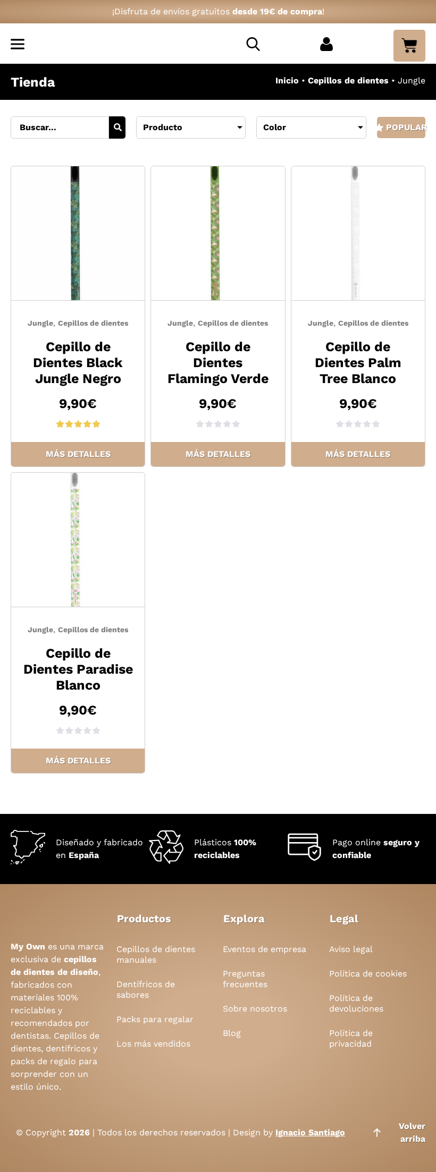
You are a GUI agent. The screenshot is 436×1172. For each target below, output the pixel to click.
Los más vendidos (153, 1044)
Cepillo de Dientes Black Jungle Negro (78, 362)
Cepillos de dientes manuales (155, 954)
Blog (232, 1033)
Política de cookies (368, 974)
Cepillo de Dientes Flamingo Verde (218, 362)
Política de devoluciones (356, 1003)
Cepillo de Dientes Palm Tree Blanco (358, 362)
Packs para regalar (155, 1019)
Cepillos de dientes (348, 80)
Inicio (287, 80)
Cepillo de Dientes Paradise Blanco (78, 669)
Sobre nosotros (255, 1009)
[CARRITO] (409, 46)
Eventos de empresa (264, 949)
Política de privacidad (351, 1038)
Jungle (40, 323)
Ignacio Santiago (310, 1132)
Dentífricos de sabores (145, 989)
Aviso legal (351, 949)
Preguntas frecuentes (245, 979)
